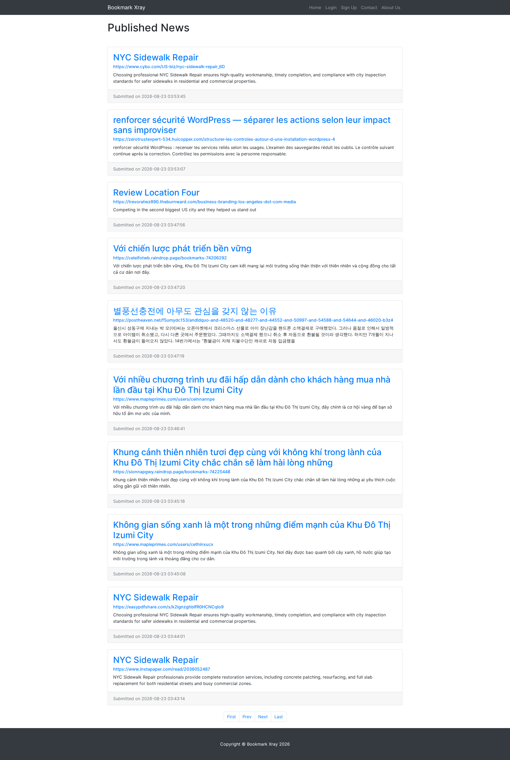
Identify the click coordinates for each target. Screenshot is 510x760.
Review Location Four (156, 192)
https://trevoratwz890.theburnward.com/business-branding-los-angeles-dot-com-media (204, 201)
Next (263, 716)
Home (315, 7)
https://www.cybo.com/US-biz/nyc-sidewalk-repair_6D (169, 66)
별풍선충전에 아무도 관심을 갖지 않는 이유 (195, 311)
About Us (390, 7)
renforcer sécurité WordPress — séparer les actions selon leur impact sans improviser (252, 125)
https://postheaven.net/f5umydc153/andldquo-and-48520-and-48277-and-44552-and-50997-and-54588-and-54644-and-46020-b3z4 (253, 320)
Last (278, 716)
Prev (247, 716)
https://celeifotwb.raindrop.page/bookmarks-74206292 (170, 257)
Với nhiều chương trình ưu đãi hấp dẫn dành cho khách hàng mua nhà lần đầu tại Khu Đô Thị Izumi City (251, 384)
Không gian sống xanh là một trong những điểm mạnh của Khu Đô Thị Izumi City (251, 530)
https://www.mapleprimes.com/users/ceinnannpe (164, 399)
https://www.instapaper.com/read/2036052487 (161, 669)
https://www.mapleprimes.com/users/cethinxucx (163, 544)
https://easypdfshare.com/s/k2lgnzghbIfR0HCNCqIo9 (168, 606)
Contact (369, 7)
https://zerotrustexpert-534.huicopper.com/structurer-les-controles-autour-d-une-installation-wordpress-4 (224, 139)
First (231, 716)
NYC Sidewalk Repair (155, 57)
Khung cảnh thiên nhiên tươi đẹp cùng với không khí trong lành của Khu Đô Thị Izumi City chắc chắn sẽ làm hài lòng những (247, 457)
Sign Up (349, 7)
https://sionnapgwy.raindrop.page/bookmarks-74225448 (171, 471)
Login (331, 7)
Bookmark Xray (126, 7)
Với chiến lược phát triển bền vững (182, 248)
